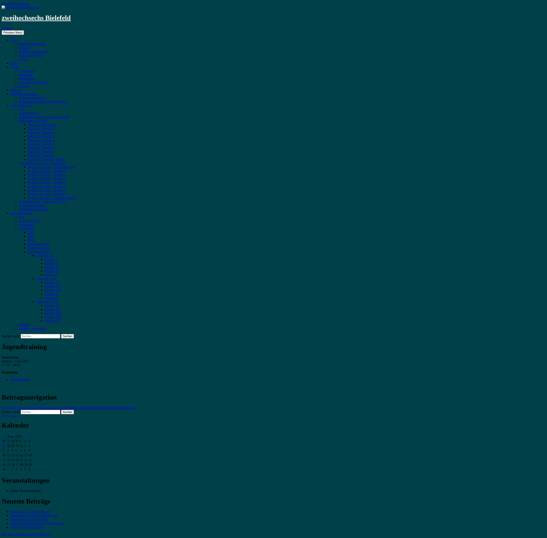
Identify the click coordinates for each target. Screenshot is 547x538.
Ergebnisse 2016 (38, 248)
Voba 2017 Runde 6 (40, 148)
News (14, 40)
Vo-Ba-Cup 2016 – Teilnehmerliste (51, 167)
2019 (30, 236)
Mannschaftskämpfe (32, 44)
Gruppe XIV (53, 317)
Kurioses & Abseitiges (34, 51)
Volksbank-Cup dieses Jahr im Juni (33, 515)
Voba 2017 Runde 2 (40, 132)
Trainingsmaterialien (24, 94)
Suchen (7, 28)
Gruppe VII (52, 286)
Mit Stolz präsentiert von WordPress (26, 534)
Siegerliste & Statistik (33, 209)
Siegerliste (26, 74)
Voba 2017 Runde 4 (40, 140)
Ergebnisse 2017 (38, 244)
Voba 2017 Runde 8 (40, 155)
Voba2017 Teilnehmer (42, 124)
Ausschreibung (29, 113)
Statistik (24, 324)
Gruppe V (51, 274)
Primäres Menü (12, 32)
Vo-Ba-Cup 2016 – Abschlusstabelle (51, 198)
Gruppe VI (51, 282)
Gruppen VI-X (46, 278)
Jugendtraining (20, 379)
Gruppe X (51, 298)
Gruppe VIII (52, 290)
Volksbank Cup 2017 (33, 121)
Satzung (24, 86)
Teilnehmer (26, 224)
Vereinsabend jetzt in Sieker (29, 519)
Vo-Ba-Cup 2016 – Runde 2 (46, 174)
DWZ (14, 63)
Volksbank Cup (20, 105)
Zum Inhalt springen (15, 3)
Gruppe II (51, 263)
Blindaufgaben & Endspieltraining (101, 408)
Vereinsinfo (26, 71)
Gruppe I (50, 259)
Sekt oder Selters (21, 213)
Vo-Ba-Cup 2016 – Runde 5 (46, 186)
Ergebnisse (26, 228)
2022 (30, 232)
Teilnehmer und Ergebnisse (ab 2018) (44, 117)
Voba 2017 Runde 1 (40, 128)
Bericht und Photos (32, 205)
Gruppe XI (51, 305)
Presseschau (27, 78)
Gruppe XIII (52, 313)
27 (4, 446)
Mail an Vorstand (10, 415)
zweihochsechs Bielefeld (36, 18)
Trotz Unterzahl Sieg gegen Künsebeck (36, 523)
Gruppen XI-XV (47, 301)
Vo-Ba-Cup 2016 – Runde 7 (46, 194)
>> (30, 436)
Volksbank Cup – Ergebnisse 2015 (42, 201)
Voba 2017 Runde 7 (40, 151)
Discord (15, 90)
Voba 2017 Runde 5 (40, 144)
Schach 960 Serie (30, 55)
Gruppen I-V (44, 255)
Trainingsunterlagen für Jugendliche (43, 101)
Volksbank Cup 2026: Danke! (30, 511)
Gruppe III (51, 267)
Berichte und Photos (32, 328)
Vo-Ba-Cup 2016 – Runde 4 (46, 182)
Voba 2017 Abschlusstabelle (46, 159)
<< (4, 436)
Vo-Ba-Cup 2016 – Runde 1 (46, 171)
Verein (23, 59)
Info (21, 109)
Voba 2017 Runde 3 (40, 136)
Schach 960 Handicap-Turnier (34, 408)
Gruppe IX (51, 294)
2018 (30, 240)
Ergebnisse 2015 (38, 251)
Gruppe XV (52, 321)
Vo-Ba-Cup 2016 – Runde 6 (46, 190)
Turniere (24, 48)
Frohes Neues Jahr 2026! (27, 527)
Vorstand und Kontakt (34, 82)
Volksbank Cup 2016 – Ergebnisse (42, 163)
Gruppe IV (51, 271)
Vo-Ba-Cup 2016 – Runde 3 (46, 178)
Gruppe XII (52, 309)
